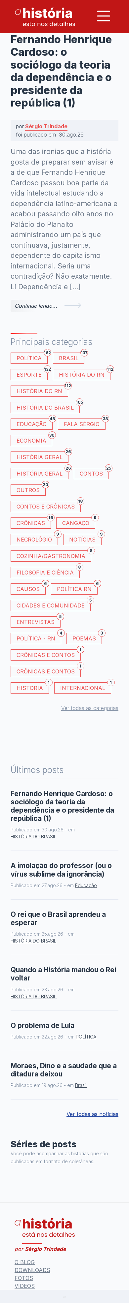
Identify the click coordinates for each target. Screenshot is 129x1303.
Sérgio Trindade (46, 126)
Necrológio (37, 538)
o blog (25, 1262)
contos (94, 472)
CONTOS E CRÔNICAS (49, 505)
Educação (35, 423)
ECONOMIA (34, 439)
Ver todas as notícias (92, 1114)
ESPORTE (32, 373)
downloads (32, 1270)
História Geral (42, 455)
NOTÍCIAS (85, 538)
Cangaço (78, 521)
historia (33, 686)
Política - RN (39, 637)
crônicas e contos (49, 670)
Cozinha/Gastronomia (54, 554)
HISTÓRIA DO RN (84, 373)
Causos (31, 587)
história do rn (42, 390)
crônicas (34, 521)
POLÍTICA (32, 357)
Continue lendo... (36, 305)
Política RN (77, 587)
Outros (31, 488)
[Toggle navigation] (103, 16)
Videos (25, 1286)
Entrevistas (39, 620)
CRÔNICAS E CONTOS (49, 653)
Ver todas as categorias (89, 708)
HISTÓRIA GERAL (42, 472)
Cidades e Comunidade (54, 604)
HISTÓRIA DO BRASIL (48, 406)
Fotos (24, 1278)
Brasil (71, 357)
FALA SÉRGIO (85, 423)
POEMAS (87, 637)
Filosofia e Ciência (48, 571)
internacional (85, 686)
